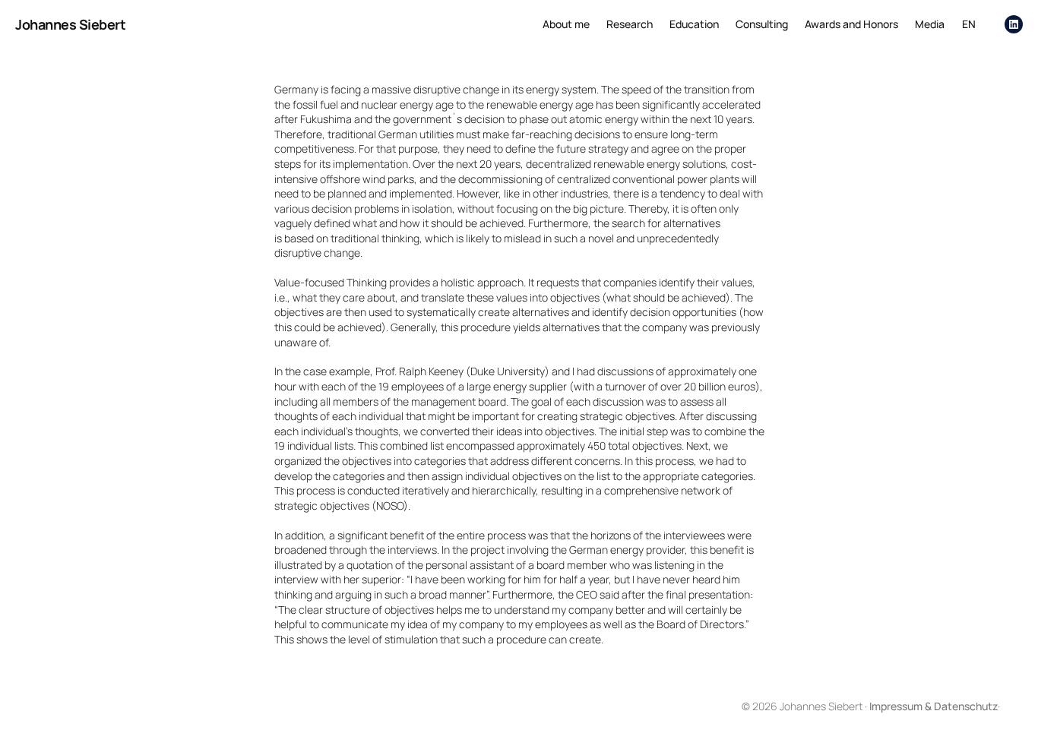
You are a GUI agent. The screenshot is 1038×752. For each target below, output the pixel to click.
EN (969, 24)
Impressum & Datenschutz (933, 706)
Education (694, 24)
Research (629, 24)
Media (930, 24)
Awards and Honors (851, 24)
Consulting (762, 24)
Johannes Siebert (70, 24)
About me (566, 24)
